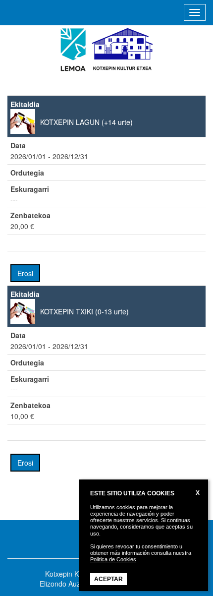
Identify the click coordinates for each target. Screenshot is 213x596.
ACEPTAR (108, 579)
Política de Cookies (113, 559)
